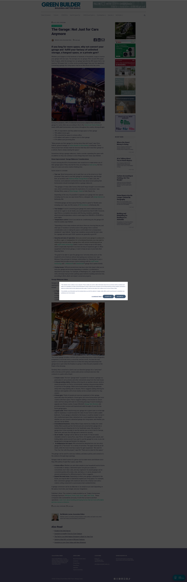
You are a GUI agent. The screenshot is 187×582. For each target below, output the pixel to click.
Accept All (108, 296)
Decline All (120, 296)
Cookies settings (97, 296)
